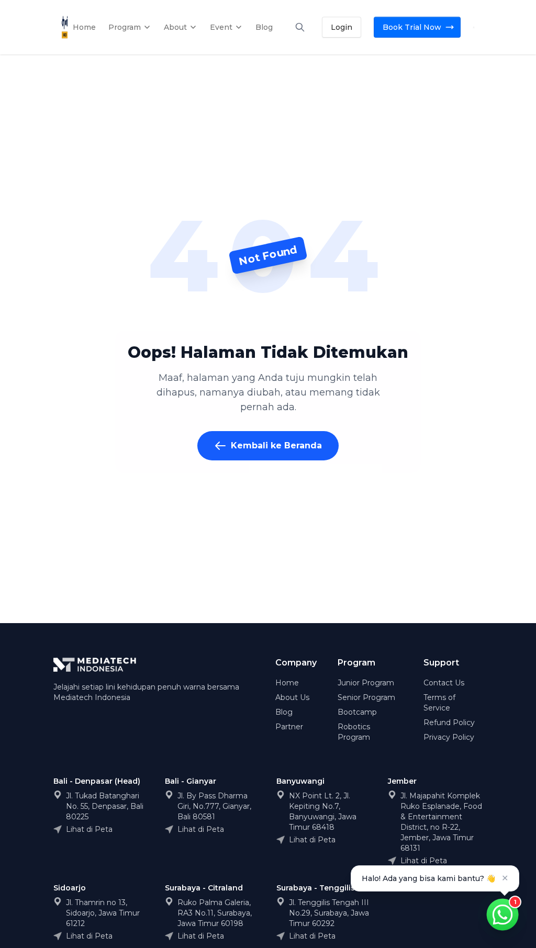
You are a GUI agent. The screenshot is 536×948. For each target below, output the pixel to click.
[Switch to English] (473, 27)
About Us (292, 697)
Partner (289, 726)
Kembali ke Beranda (276, 445)
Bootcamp (357, 712)
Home (287, 682)
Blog (284, 712)
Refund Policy (449, 722)
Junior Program (366, 682)
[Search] (300, 27)
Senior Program (366, 697)
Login (341, 27)
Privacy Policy (448, 737)
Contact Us (443, 682)
